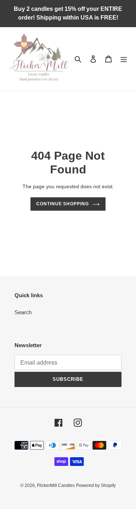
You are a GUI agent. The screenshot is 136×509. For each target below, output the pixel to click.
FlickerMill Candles (56, 485)
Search (23, 312)
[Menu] (123, 59)
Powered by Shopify (96, 485)
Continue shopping (62, 203)
